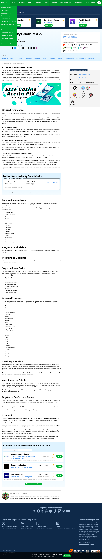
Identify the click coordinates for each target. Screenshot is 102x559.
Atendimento (70, 58)
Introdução (5, 58)
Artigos (46, 2)
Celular (60, 58)
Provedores (77, 2)
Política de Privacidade (84, 542)
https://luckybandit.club (84, 74)
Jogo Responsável (65, 2)
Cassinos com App (6, 16)
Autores (92, 544)
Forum (87, 2)
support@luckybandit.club (85, 77)
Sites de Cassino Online (33, 484)
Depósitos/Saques (81, 58)
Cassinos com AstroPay (7, 32)
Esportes (29, 2)
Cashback (37, 58)
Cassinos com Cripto (6, 35)
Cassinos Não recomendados (8, 41)
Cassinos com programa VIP (8, 21)
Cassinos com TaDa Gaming (8, 43)
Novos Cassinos (5, 10)
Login (93, 2)
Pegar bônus (48, 25)
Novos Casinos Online (25, 450)
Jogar (59, 456)
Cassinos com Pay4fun (7, 29)
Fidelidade (29, 58)
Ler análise (49, 22)
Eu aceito (67, 555)
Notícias (38, 2)
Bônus (13, 2)
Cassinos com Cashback (7, 24)
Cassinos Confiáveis (6, 13)
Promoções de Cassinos (7, 38)
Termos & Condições (84, 544)
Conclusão (91, 58)
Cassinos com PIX (6, 27)
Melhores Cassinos (6, 7)
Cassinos (4, 2)
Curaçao (80, 79)
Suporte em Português (10, 450)
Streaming (54, 2)
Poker (44, 58)
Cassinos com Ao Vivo (6, 18)
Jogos (21, 2)
